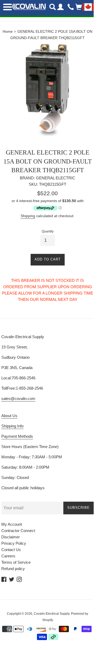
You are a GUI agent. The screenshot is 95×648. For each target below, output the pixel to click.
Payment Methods (17, 436)
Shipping (28, 216)
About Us (9, 415)
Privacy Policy (13, 543)
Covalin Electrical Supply (51, 614)
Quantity (48, 231)
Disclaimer (10, 537)
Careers (8, 556)
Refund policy (13, 568)
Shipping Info (12, 426)
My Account (11, 524)
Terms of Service (16, 562)
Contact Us (11, 549)
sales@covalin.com (18, 398)
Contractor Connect (18, 530)
